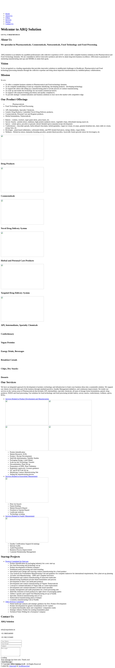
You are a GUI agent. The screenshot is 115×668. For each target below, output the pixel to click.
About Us (8, 16)
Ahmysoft (12, 666)
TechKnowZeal (24, 666)
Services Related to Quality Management (19, 516)
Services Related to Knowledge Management (21, 476)
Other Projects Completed (14, 602)
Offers (7, 18)
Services (8, 20)
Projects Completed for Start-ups (16, 561)
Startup (7, 22)
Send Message (7, 662)
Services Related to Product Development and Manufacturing (27, 399)
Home (7, 14)
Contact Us (9, 24)
